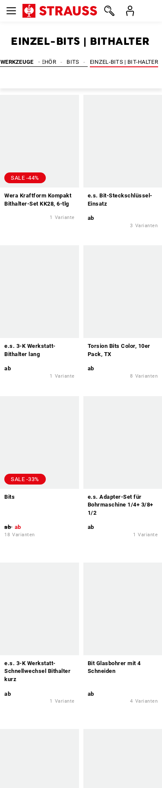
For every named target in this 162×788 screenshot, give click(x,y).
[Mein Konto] (129, 11)
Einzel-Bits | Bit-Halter (124, 62)
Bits (73, 62)
